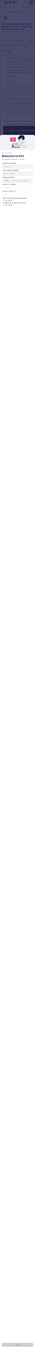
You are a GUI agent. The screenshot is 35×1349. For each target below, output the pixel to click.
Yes (6, 200)
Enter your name (9, 163)
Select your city (9, 191)
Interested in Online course (14, 203)
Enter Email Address (11, 170)
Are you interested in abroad (14, 198)
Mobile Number (8, 177)
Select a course (9, 184)
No (11, 200)
